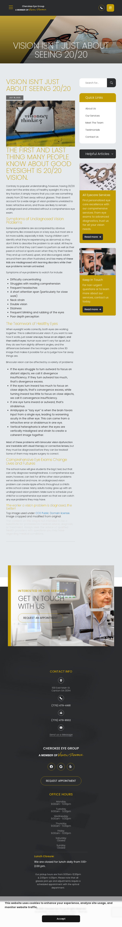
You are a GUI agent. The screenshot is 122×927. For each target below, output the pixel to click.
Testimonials (92, 130)
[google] (61, 766)
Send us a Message (61, 735)
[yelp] (70, 766)
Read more (91, 237)
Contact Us (91, 137)
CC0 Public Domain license (52, 513)
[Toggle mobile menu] (11, 7)
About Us (90, 108)
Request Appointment (61, 781)
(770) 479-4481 (61, 705)
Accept (61, 918)
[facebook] (51, 766)
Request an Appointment (40, 618)
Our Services (92, 115)
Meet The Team (94, 122)
